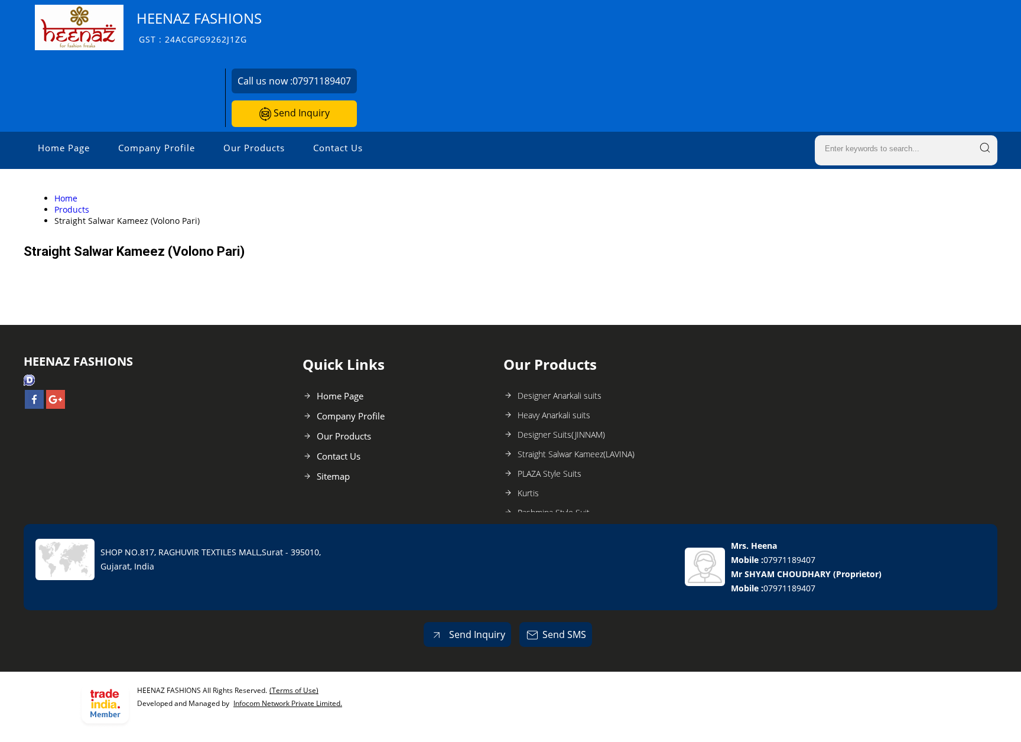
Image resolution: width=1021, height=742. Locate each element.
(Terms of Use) (293, 690)
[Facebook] (34, 405)
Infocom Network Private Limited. (287, 703)
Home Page (64, 148)
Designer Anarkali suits (559, 395)
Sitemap (333, 476)
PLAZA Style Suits (549, 473)
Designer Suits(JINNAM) (561, 434)
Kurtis (528, 493)
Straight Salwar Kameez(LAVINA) (576, 454)
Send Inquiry (300, 112)
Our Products (254, 148)
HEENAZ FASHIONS (199, 27)
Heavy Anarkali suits (554, 415)
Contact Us (338, 148)
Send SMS (564, 634)
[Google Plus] (55, 405)
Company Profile (156, 148)
